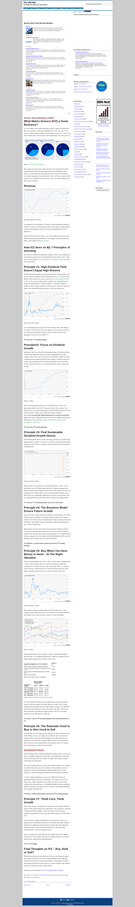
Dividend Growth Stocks (32, 37)
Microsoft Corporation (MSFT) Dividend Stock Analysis (88, 63)
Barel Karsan (77, 111)
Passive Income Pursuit (32, 97)
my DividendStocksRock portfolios (53, 870)
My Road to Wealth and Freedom (34, 56)
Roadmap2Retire (78, 159)
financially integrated (79, 149)
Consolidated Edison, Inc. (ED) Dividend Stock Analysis (103, 157)
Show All (69, 113)
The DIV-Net (29, 2)
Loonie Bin (77, 154)
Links (75, 151)
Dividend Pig (77, 139)
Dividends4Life (83, 83)
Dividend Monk (44, 875)
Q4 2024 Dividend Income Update (40, 80)
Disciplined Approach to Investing (82, 121)
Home (47, 885)
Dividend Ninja (78, 136)
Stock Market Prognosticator (81, 161)
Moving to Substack (30, 72)
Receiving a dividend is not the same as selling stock (38, 50)
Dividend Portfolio (30, 90)
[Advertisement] (47, 16)
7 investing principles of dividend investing (50, 259)
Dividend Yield (78, 144)
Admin (75, 104)
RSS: (77, 86)
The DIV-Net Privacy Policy (78, 903)
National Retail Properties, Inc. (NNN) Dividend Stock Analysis (47, 39)
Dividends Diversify (31, 63)
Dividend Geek (29, 79)
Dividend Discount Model (45, 697)
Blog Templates (70, 904)
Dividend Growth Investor (32, 48)
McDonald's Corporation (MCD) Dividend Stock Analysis (102, 145)
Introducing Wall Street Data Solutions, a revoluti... (37, 98)
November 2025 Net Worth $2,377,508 (34, 57)
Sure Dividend (77, 164)
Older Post (68, 885)
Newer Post (27, 885)
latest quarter (45, 241)
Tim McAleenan (78, 177)
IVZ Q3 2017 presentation (36, 164)
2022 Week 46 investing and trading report (35, 106)
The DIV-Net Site (83, 89)
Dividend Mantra (78, 131)
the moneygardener (79, 172)
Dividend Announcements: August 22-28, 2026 (43, 27)
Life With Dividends (31, 71)
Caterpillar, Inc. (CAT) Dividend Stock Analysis (102, 149)
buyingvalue (77, 116)
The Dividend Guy (78, 169)
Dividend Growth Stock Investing (82, 129)
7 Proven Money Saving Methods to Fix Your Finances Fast (39, 65)
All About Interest (78, 106)
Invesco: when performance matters (39, 118)
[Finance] (63, 900)
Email (81, 11)
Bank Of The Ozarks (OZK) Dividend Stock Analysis (102, 153)
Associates (77, 109)
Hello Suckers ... (30, 105)
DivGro (27, 26)
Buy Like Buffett (78, 114)
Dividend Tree (77, 141)
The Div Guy (77, 167)
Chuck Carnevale (78, 119)
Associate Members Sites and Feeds (82, 92)
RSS (38, 877)
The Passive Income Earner (81, 174)
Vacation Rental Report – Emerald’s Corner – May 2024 (38, 91)
